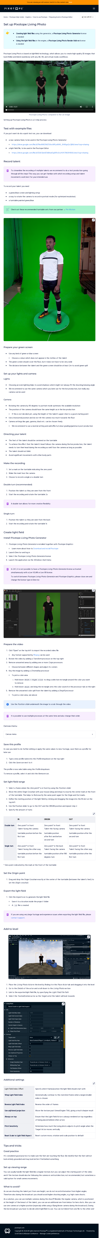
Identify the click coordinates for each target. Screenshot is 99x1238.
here (70, 2)
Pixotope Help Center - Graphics (20, 17)
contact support (17, 920)
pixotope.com (19, 1233)
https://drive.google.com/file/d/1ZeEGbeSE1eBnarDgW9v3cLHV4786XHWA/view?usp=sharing (50, 152)
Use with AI (87, 17)
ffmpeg (36, 655)
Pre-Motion (70, 209)
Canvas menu (10, 736)
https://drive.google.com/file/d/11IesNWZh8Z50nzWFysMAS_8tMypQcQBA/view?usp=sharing (50, 144)
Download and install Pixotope (45, 548)
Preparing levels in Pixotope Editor (60, 17)
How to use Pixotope (40, 17)
